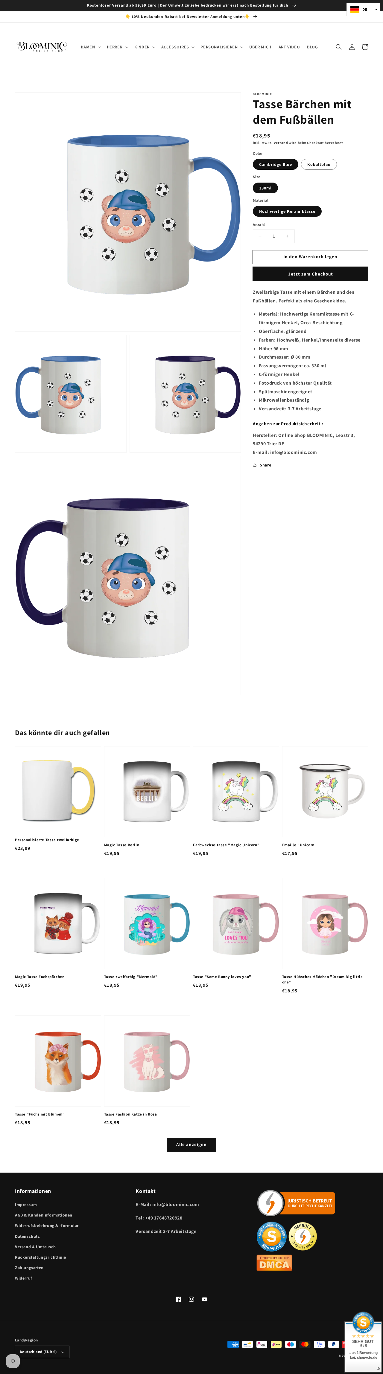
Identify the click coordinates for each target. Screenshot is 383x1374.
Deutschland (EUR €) (38, 1351)
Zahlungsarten (29, 1267)
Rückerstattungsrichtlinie (40, 1257)
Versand (281, 142)
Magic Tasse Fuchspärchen (39, 976)
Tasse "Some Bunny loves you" (222, 976)
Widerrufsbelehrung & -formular (47, 1225)
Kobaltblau (319, 164)
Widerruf (23, 1278)
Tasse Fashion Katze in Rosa (130, 1114)
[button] (338, 46)
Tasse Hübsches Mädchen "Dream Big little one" (322, 979)
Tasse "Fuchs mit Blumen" (40, 1114)
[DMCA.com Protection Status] (274, 1269)
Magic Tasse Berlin (121, 844)
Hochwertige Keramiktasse (287, 211)
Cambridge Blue (275, 164)
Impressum (26, 1204)
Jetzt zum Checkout (310, 273)
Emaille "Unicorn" (299, 844)
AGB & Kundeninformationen (43, 1215)
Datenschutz (27, 1236)
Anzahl (259, 224)
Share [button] (265, 464)
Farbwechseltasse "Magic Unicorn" (226, 844)
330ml (265, 187)
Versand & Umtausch (35, 1246)
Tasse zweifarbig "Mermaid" (131, 976)
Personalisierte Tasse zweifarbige (47, 839)
